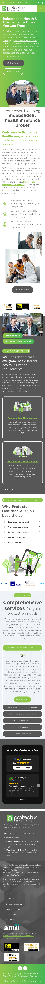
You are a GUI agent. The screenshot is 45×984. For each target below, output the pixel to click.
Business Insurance (14, 904)
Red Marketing (36, 976)
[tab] (22, 648)
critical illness (20, 37)
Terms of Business (12, 981)
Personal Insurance (14, 909)
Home (8, 893)
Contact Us (22, 2)
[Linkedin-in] (38, 2)
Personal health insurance (22, 418)
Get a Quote (8, 2)
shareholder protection (25, 40)
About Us (10, 899)
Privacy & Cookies (32, 981)
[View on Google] (11, 779)
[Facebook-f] (42, 2)
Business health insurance (22, 461)
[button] (41, 8)
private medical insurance (16, 34)
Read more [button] (13, 793)
